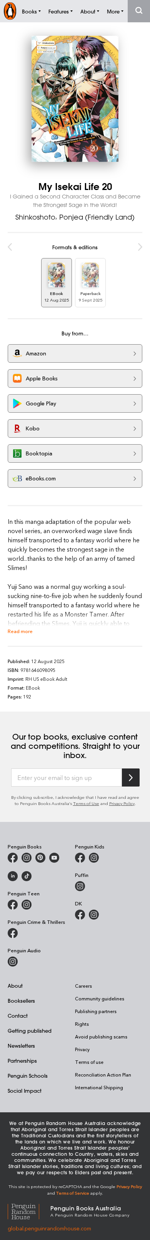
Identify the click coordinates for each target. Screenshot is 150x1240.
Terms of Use (86, 803)
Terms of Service (72, 1193)
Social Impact (25, 1090)
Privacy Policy (122, 803)
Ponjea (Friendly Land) (97, 217)
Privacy (82, 1049)
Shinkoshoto (35, 217)
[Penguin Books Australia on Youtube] (54, 858)
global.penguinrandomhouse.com (49, 1228)
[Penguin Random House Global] (29, 1210)
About (15, 985)
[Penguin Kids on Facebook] (80, 858)
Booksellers (21, 1000)
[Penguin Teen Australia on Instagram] (27, 905)
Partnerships (22, 1060)
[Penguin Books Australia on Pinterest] (40, 858)
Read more (20, 631)
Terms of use (89, 1061)
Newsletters (21, 1045)
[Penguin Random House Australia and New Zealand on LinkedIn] (13, 876)
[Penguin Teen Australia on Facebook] (13, 905)
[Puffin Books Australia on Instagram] (80, 886)
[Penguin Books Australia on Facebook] (13, 858)
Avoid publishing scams (101, 1036)
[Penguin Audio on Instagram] (13, 962)
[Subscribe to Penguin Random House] (131, 777)
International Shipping (99, 1087)
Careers (83, 985)
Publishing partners (96, 1011)
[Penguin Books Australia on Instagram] (27, 858)
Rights (82, 1023)
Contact (18, 1015)
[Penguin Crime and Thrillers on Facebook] (13, 933)
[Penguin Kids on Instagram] (94, 858)
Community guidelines (99, 998)
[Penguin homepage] (10, 11)
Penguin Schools (28, 1075)
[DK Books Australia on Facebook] (80, 915)
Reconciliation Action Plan (103, 1074)
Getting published (30, 1030)
